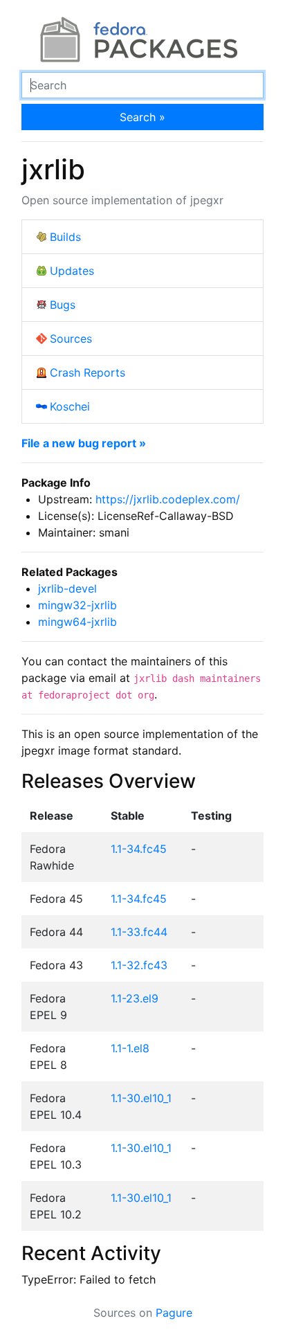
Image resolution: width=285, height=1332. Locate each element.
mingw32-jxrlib (77, 605)
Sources (71, 338)
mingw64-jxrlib (77, 622)
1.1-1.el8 (130, 1048)
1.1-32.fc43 (139, 965)
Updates (72, 271)
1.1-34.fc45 (139, 849)
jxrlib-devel (67, 588)
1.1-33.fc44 (139, 932)
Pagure (174, 1313)
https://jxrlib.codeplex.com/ (167, 499)
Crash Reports (87, 372)
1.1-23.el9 (134, 998)
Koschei (70, 406)
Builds (65, 237)
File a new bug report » (83, 443)
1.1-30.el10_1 (141, 1098)
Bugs (62, 305)
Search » (142, 117)
